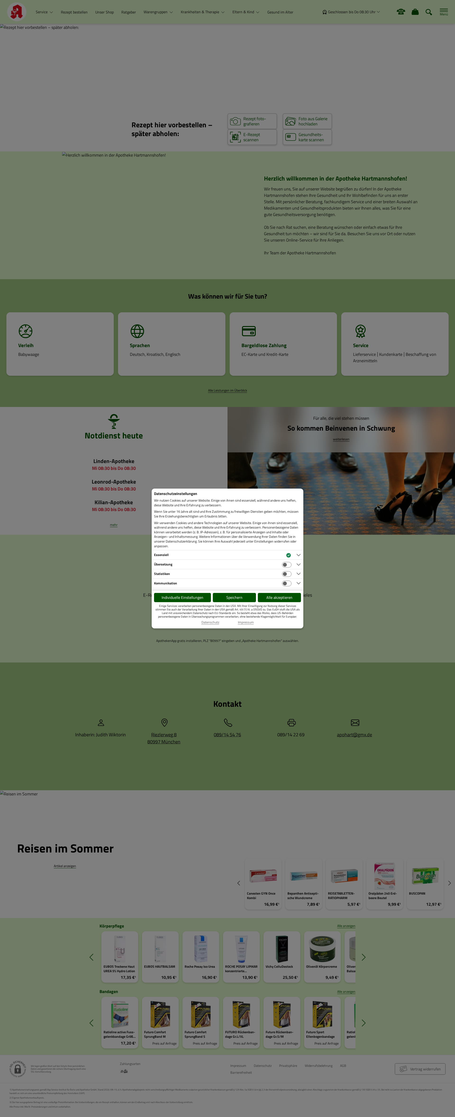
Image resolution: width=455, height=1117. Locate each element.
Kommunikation (165, 583)
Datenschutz (210, 622)
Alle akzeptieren (279, 597)
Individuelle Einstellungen (182, 597)
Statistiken (162, 573)
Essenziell (161, 554)
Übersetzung (163, 564)
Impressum (246, 622)
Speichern (234, 597)
